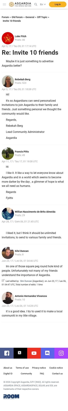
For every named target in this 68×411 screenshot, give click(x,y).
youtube (36, 353)
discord (49, 353)
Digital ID (8, 373)
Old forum (17, 17)
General (29, 17)
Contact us (57, 373)
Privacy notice (39, 367)
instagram (63, 353)
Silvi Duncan (22, 251)
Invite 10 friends (12, 20)
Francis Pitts (22, 151)
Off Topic (42, 17)
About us (7, 367)
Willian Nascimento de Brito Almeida (35, 211)
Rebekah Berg (22, 79)
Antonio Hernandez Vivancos (31, 296)
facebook (8, 353)
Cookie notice (56, 367)
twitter (22, 353)
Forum (5, 17)
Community (26, 373)
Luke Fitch (20, 36)
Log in (58, 4)
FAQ (42, 373)
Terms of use (22, 367)
